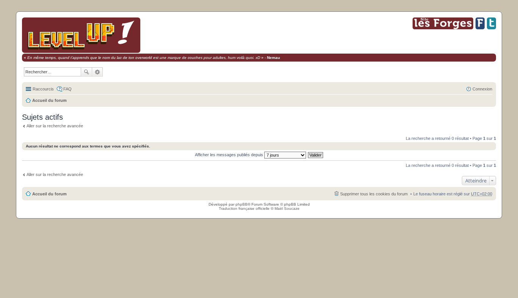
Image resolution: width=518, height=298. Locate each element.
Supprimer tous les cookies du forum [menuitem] (374, 194)
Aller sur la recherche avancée (55, 126)
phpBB (241, 204)
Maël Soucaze (287, 208)
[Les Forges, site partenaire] (443, 28)
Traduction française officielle (244, 208)
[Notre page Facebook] (480, 28)
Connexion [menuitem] (482, 89)
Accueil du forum (49, 100)
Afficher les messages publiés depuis (229, 154)
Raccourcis (43, 89)
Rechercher (86, 71)
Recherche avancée (97, 71)
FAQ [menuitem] (67, 89)
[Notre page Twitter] (491, 28)
